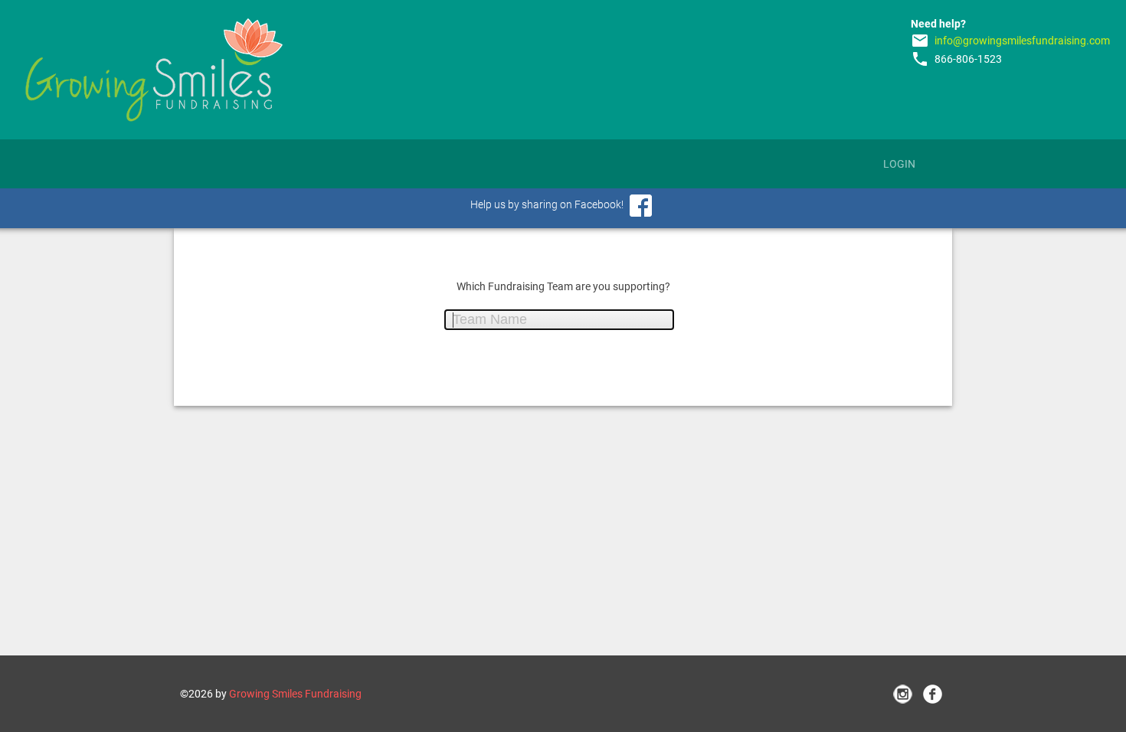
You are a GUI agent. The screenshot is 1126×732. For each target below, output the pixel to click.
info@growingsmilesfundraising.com (1022, 40)
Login (899, 164)
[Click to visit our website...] (154, 69)
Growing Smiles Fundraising (295, 694)
